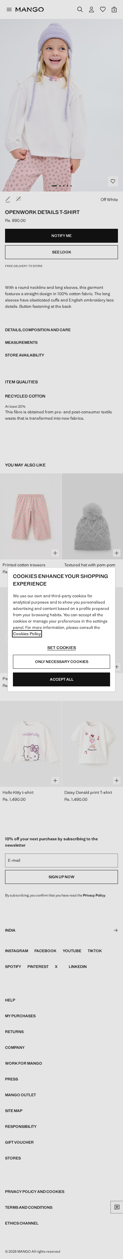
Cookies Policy (27, 633)
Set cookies (61, 647)
